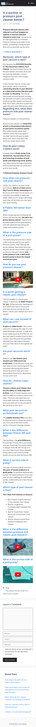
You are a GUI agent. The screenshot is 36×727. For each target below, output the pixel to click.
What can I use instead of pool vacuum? (17, 320)
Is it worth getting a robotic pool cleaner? (14, 293)
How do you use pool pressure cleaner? (14, 266)
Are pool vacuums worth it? (16, 352)
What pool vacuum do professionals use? (15, 412)
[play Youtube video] (18, 279)
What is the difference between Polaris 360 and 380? (16, 433)
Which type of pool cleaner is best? (18, 489)
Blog (7, 588)
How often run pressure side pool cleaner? (16, 179)
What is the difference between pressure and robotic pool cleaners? (15, 532)
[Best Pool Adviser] (7, 3)
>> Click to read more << (12, 52)
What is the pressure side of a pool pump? (17, 234)
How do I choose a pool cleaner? (15, 382)
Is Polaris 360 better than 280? (17, 209)
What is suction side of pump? (15, 461)
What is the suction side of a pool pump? (18, 561)
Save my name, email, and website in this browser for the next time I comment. (19, 651)
